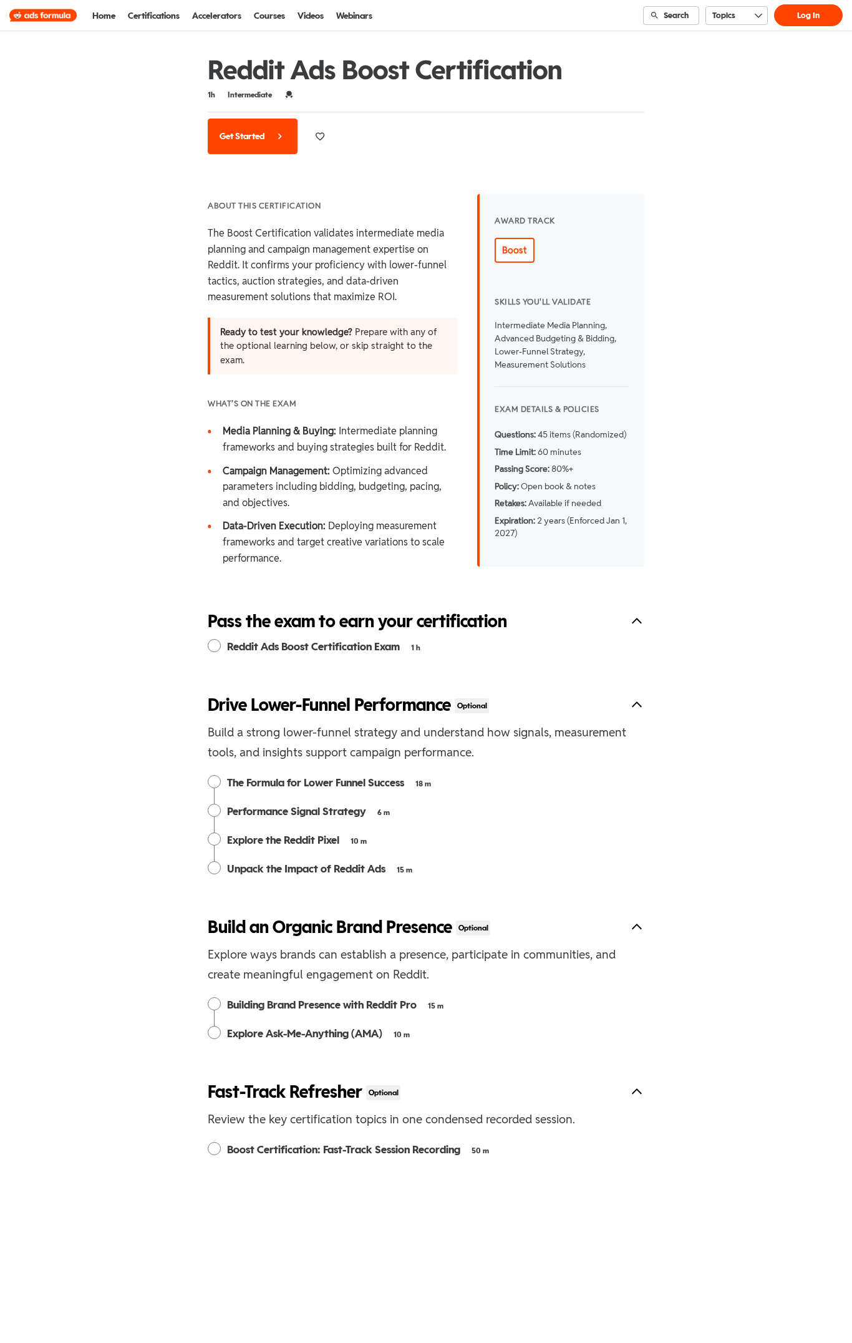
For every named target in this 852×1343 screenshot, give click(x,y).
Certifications (154, 16)
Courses (269, 16)
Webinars (354, 16)
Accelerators (216, 16)
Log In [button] (808, 15)
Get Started (243, 136)
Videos (311, 16)
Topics (723, 15)
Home (103, 16)
